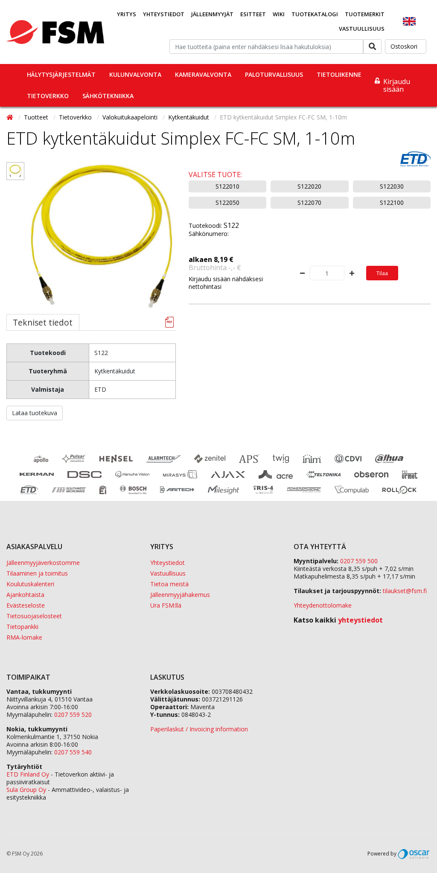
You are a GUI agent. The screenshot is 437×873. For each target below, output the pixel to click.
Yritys (126, 14)
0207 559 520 (73, 714)
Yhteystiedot (163, 14)
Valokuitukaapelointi (130, 117)
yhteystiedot (360, 620)
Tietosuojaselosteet (34, 616)
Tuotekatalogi (314, 14)
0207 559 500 (359, 561)
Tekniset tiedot (43, 322)
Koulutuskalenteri (30, 584)
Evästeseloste (25, 605)
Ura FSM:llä (165, 605)
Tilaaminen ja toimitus (37, 573)
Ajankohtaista (25, 595)
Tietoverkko (48, 96)
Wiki (279, 14)
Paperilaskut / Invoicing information (199, 729)
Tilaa (382, 273)
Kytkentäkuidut (189, 117)
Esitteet (253, 14)
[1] (15, 171)
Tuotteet (37, 117)
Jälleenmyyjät (212, 14)
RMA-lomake (24, 637)
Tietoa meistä (169, 584)
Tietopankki (22, 627)
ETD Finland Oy (27, 774)
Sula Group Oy (26, 790)
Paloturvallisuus (274, 74)
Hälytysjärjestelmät (61, 74)
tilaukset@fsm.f (405, 591)
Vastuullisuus (362, 28)
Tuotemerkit (365, 14)
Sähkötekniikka (108, 96)
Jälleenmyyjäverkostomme (43, 563)
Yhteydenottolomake (323, 605)
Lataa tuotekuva (34, 413)
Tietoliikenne (339, 74)
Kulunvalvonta (135, 74)
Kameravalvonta (203, 74)
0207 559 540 (73, 752)
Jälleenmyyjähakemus (180, 595)
